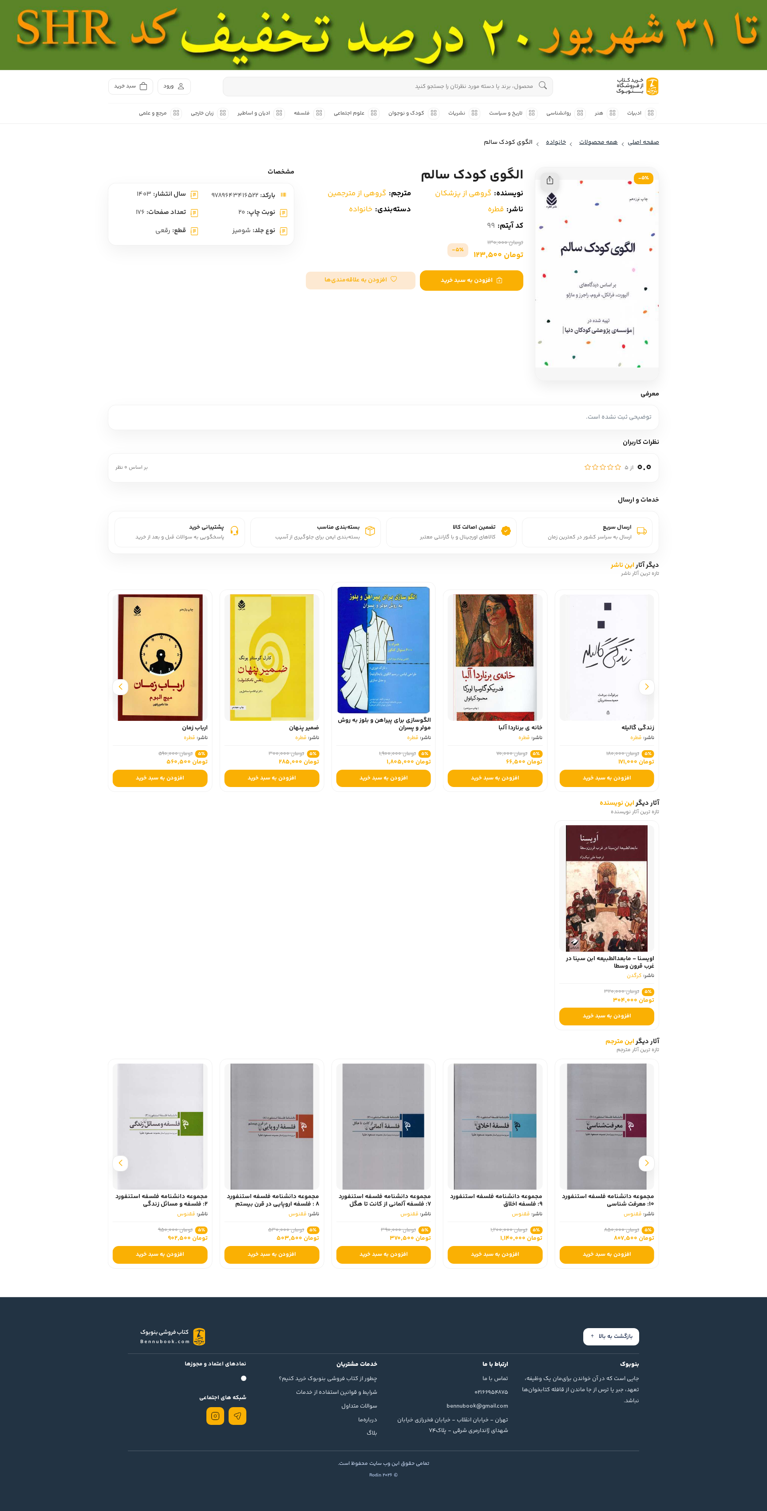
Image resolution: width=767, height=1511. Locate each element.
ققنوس (633, 1214)
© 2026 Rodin (383, 1475)
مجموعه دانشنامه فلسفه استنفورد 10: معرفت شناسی (608, 1200)
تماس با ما (495, 1378)
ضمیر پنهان (399, 728)
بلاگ (372, 1433)
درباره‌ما (367, 1420)
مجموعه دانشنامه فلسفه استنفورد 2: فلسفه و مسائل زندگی (161, 1200)
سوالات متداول (359, 1406)
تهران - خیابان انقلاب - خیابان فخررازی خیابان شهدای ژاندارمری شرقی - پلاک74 (452, 1426)
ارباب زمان (290, 728)
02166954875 (491, 1392)
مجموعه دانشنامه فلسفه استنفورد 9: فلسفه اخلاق (496, 1200)
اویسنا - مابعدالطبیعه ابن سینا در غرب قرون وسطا (610, 962)
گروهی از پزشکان (463, 193)
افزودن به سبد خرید (467, 280)
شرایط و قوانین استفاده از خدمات (336, 1392)
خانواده (360, 209)
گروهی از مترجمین (357, 193)
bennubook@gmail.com (477, 1406)
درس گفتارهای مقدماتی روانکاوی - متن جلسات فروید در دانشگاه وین (144, 724)
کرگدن (634, 976)
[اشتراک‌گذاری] (550, 182)
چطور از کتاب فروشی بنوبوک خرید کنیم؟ (328, 1378)
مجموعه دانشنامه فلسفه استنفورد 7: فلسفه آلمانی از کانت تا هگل (385, 1200)
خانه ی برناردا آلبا (616, 728)
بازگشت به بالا (616, 1336)
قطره (496, 209)
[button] (360, 280)
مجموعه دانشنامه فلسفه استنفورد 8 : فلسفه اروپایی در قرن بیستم (273, 1200)
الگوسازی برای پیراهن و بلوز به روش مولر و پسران (479, 724)
